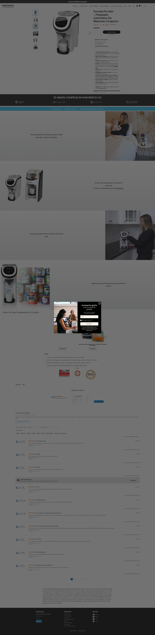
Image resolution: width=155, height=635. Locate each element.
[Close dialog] (100, 303)
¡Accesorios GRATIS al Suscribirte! (77, 2)
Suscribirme (89, 323)
